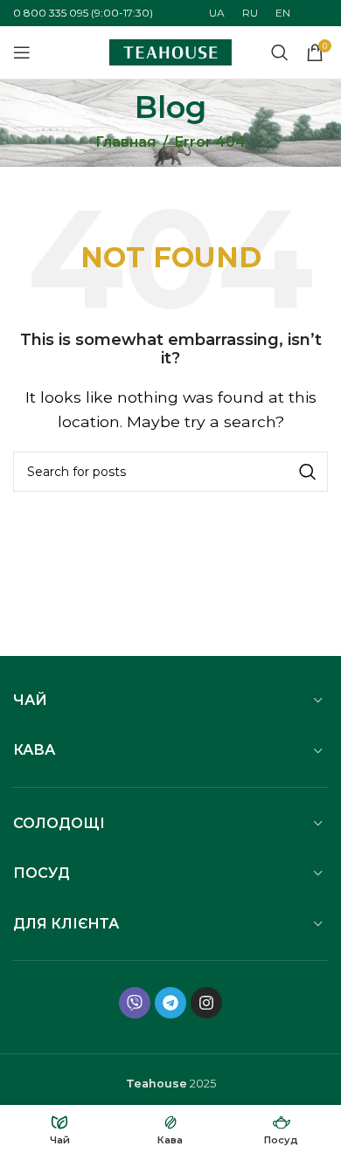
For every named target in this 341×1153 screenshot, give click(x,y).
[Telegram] (170, 1002)
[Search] (308, 472)
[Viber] (134, 1002)
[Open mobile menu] (21, 52)
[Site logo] (170, 51)
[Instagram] (206, 1002)
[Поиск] (279, 52)
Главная (125, 142)
